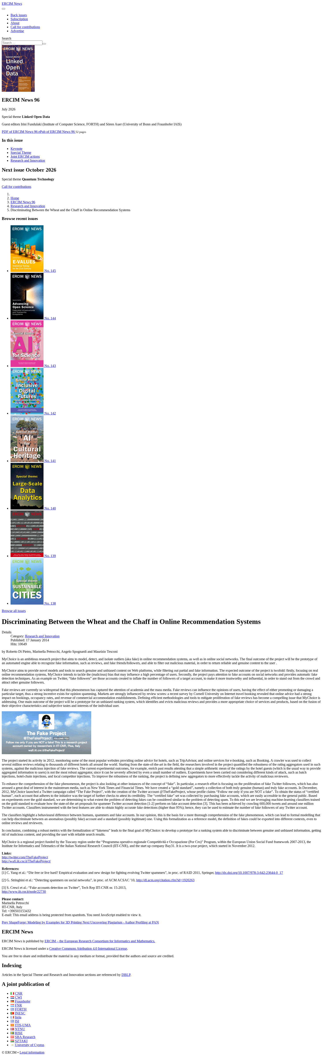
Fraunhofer (22, 1001)
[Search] (44, 43)
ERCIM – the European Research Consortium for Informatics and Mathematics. (100, 941)
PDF (20, 132)
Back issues (19, 15)
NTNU (20, 1029)
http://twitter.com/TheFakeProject (25, 857)
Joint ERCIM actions (25, 156)
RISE (19, 1033)
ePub (56, 132)
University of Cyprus (29, 1045)
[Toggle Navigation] (3, 8)
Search (6, 38)
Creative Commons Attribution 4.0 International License (88, 948)
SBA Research (25, 1037)
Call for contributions (25, 27)
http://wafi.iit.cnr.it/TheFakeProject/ (26, 861)
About (15, 23)
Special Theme (21, 152)
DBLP (126, 975)
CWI (18, 997)
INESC (20, 1013)
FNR (18, 1005)
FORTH (21, 1009)
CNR (18, 993)
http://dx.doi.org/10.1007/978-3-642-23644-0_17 (249, 873)
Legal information (32, 1052)
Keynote (16, 148)
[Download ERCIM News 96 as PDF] (18, 90)
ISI (17, 1021)
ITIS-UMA (23, 1025)
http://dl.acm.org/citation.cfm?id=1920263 (165, 880)
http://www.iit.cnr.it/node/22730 (24, 891)
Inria (18, 1017)
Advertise (17, 31)
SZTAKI (21, 1041)
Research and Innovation (28, 160)
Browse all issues (14, 611)
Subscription (19, 19)
